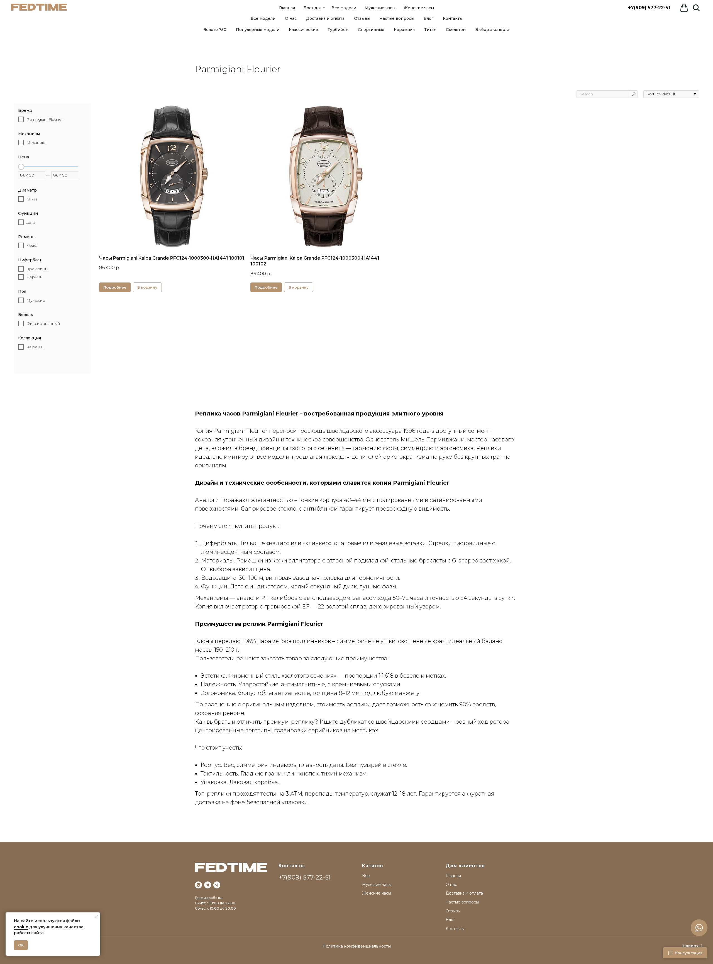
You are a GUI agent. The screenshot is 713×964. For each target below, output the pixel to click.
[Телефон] (216, 884)
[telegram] (207, 884)
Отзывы (362, 18)
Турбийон (338, 29)
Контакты (453, 18)
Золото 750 (215, 29)
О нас (291, 18)
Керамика (404, 29)
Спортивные (371, 29)
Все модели (263, 18)
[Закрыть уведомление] (96, 916)
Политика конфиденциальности (357, 946)
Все (366, 875)
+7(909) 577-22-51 (649, 7)
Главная (287, 7)
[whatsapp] (198, 884)
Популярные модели (257, 29)
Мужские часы (380, 7)
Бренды (312, 7)
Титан (430, 29)
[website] (696, 8)
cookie (21, 926)
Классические (303, 29)
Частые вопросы (397, 18)
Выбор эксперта (492, 29)
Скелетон (456, 29)
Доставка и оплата (325, 18)
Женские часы (419, 7)
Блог (428, 18)
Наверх (691, 945)
